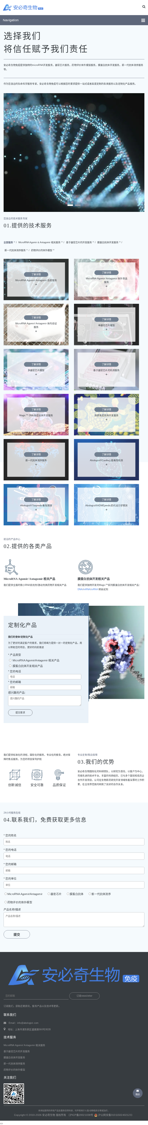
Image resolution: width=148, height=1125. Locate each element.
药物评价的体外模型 (42, 250)
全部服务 (9, 242)
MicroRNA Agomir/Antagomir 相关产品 (35, 660)
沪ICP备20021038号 (81, 1114)
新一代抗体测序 (101, 894)
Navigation (11, 20)
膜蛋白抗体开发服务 (109, 242)
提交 (17, 935)
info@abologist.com (28, 1023)
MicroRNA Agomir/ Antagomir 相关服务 (24, 1045)
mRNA (86, 589)
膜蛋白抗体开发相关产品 (27, 665)
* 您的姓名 (10, 835)
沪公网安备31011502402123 (114, 1114)
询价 (137, 1094)
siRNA (94, 589)
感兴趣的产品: (16, 692)
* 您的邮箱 (14, 681)
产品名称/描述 (12, 909)
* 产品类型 (14, 654)
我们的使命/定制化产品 (20, 636)
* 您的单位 (10, 878)
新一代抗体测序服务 (16, 250)
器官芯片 (56, 894)
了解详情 (36, 274)
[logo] (23, 7)
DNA (80, 589)
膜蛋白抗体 (76, 894)
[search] (144, 7)
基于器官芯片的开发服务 (80, 242)
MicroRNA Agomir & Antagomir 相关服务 (40, 242)
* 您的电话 (14, 671)
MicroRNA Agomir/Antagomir (24, 894)
